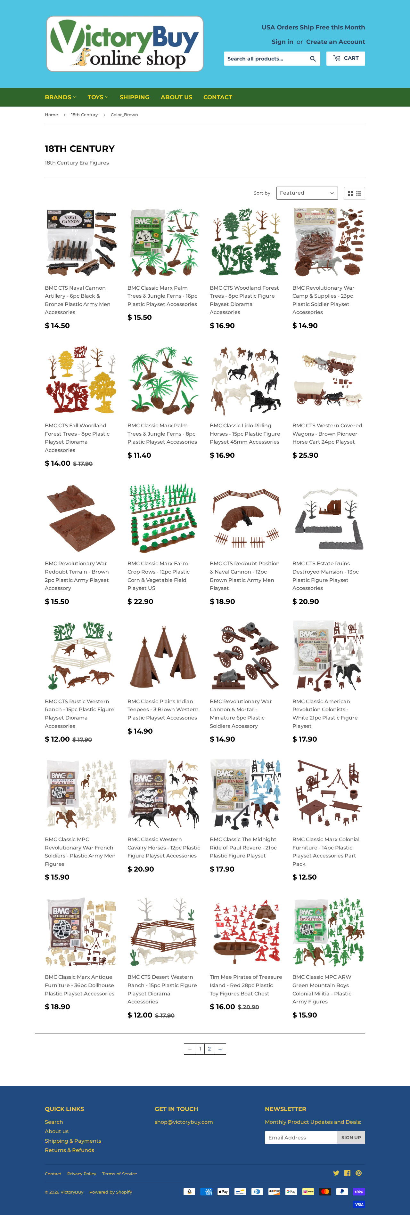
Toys (96, 97)
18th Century (84, 114)
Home (51, 114)
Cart (350, 58)
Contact (217, 97)
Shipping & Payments (73, 1141)
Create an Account (335, 41)
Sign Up (351, 1137)
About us (176, 97)
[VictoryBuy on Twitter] (336, 1174)
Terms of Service (119, 1173)
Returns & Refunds (69, 1150)
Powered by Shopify (110, 1192)
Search (54, 1122)
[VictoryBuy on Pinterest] (358, 1174)
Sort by (262, 193)
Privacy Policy (81, 1173)
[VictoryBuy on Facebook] (347, 1174)
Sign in (282, 41)
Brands (59, 97)
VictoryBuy (72, 1192)
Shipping (135, 97)
